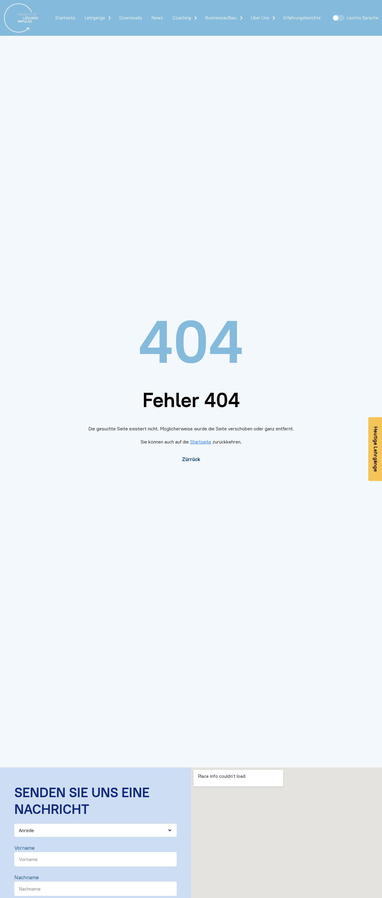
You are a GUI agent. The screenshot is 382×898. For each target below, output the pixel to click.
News (157, 18)
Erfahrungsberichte (302, 18)
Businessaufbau (221, 18)
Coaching (181, 18)
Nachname (26, 877)
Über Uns (260, 18)
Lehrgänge (95, 18)
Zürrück (191, 459)
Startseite (65, 18)
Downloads (130, 18)
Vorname (24, 848)
